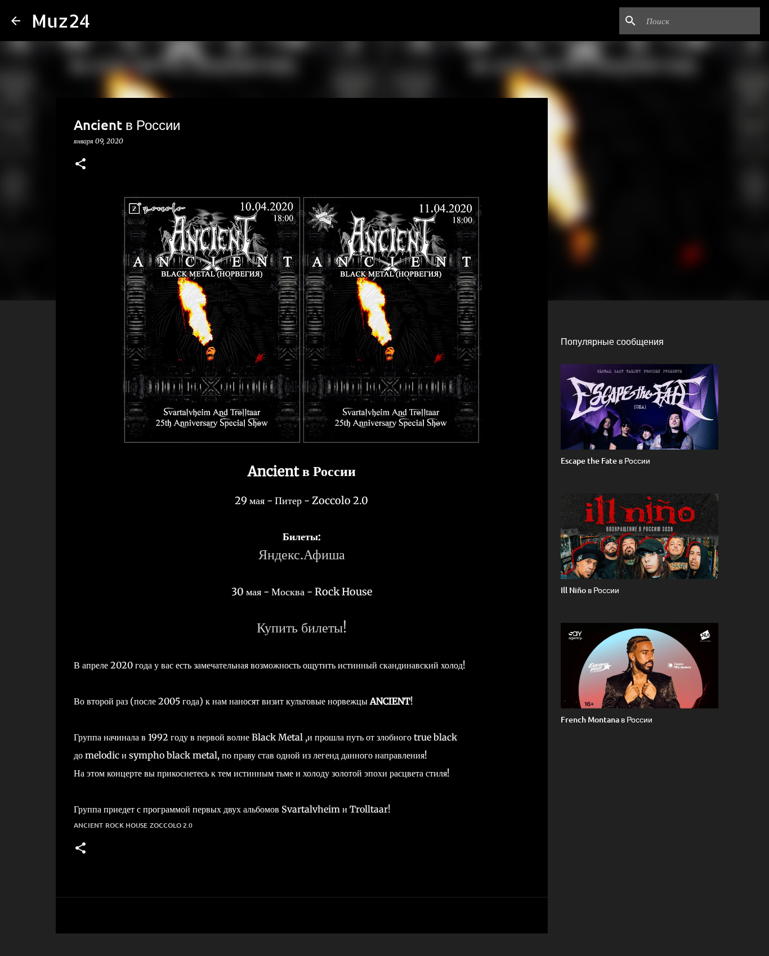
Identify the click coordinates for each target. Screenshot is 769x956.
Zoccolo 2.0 (171, 825)
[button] (80, 164)
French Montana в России (606, 719)
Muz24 (61, 20)
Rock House (126, 825)
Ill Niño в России (590, 590)
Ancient (88, 825)
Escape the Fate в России (605, 460)
